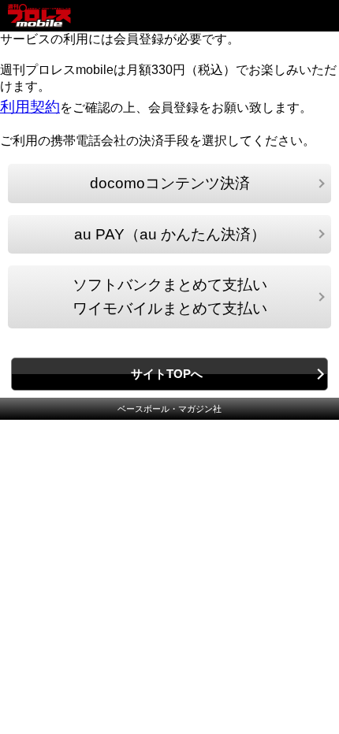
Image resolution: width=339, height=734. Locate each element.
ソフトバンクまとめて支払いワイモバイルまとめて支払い (170, 296)
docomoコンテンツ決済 (170, 183)
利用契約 (30, 106)
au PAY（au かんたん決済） (170, 234)
